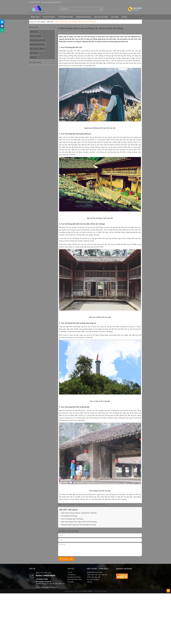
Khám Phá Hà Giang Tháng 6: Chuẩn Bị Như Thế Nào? (79, 513)
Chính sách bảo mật (93, 577)
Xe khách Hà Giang (74, 577)
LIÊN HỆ (124, 17)
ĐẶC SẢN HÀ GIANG (101, 17)
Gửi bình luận (66, 559)
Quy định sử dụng (93, 579)
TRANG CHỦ (35, 17)
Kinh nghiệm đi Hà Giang (69, 516)
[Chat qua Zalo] (2, 22)
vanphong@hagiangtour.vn (52, 2)
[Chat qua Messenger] (2, 26)
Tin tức (70, 572)
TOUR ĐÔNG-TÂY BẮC (65, 17)
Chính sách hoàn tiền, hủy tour (97, 574)
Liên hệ (89, 582)
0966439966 (35, 2)
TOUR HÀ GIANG (49, 17)
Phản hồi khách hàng (75, 579)
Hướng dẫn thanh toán (94, 572)
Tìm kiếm (71, 582)
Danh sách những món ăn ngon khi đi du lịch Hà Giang (79, 522)
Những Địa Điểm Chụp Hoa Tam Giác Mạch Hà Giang (78, 524)
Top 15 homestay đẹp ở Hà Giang (72, 519)
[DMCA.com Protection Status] (122, 576)
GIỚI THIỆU (115, 17)
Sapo (104, 591)
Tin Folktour (72, 574)
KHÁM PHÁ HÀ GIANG (83, 17)
